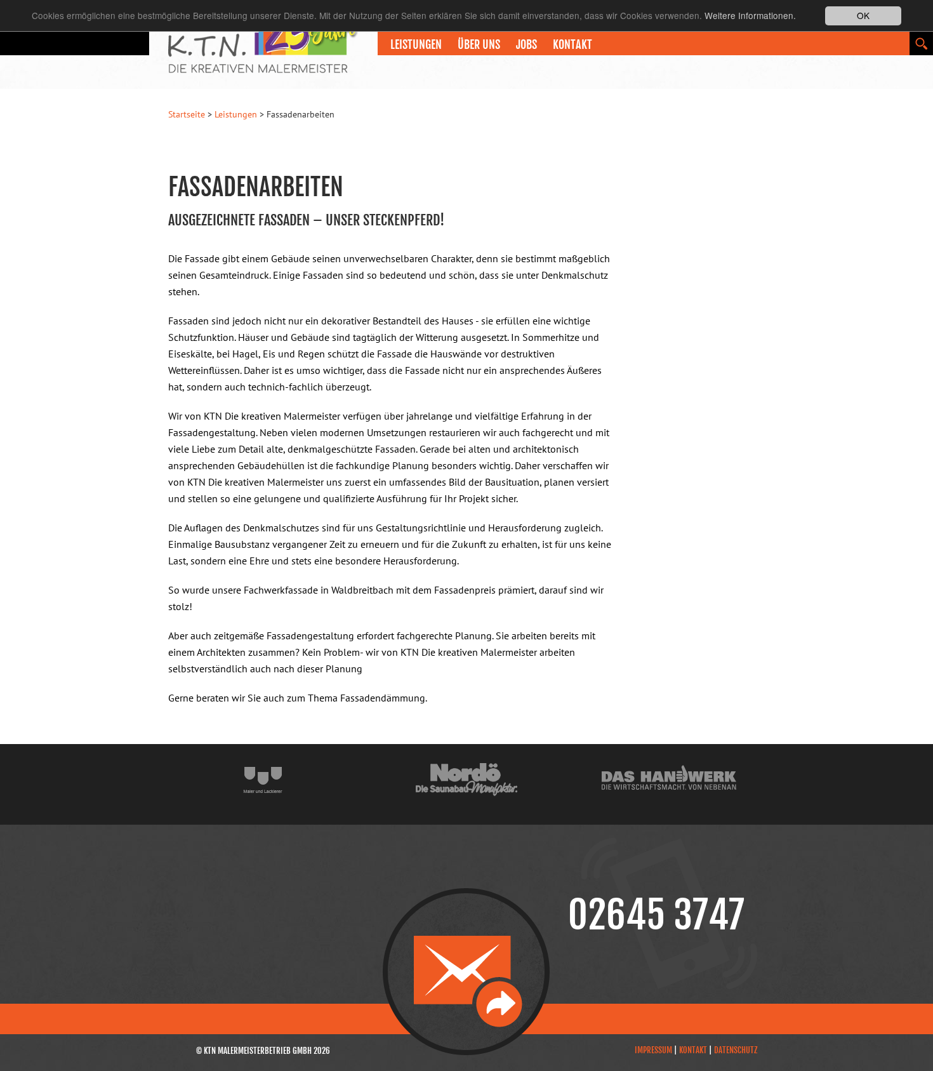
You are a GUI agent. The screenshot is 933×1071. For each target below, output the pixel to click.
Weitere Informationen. (750, 16)
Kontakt (572, 44)
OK (863, 15)
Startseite (186, 114)
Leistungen (236, 114)
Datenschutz (735, 1050)
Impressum (653, 1050)
